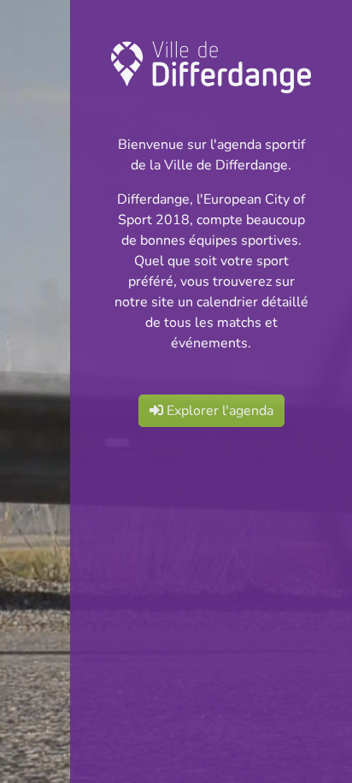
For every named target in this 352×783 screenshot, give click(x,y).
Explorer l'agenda (218, 410)
